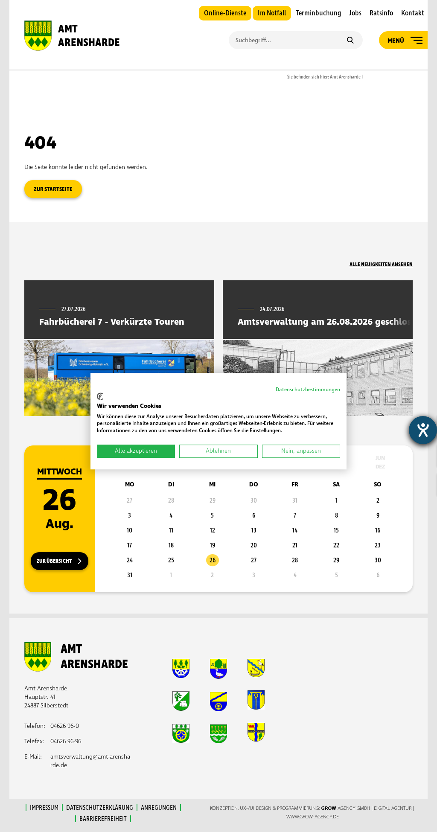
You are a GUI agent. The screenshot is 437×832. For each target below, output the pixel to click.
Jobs (355, 13)
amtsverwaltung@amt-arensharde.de (90, 761)
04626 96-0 (64, 726)
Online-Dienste (225, 13)
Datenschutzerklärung (99, 807)
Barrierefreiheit (103, 818)
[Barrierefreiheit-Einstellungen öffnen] (423, 430)
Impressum (44, 807)
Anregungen (159, 807)
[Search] (350, 41)
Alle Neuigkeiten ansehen (381, 264)
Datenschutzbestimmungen (308, 389)
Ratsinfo (381, 13)
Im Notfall (272, 13)
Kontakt (412, 13)
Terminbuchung (318, 13)
